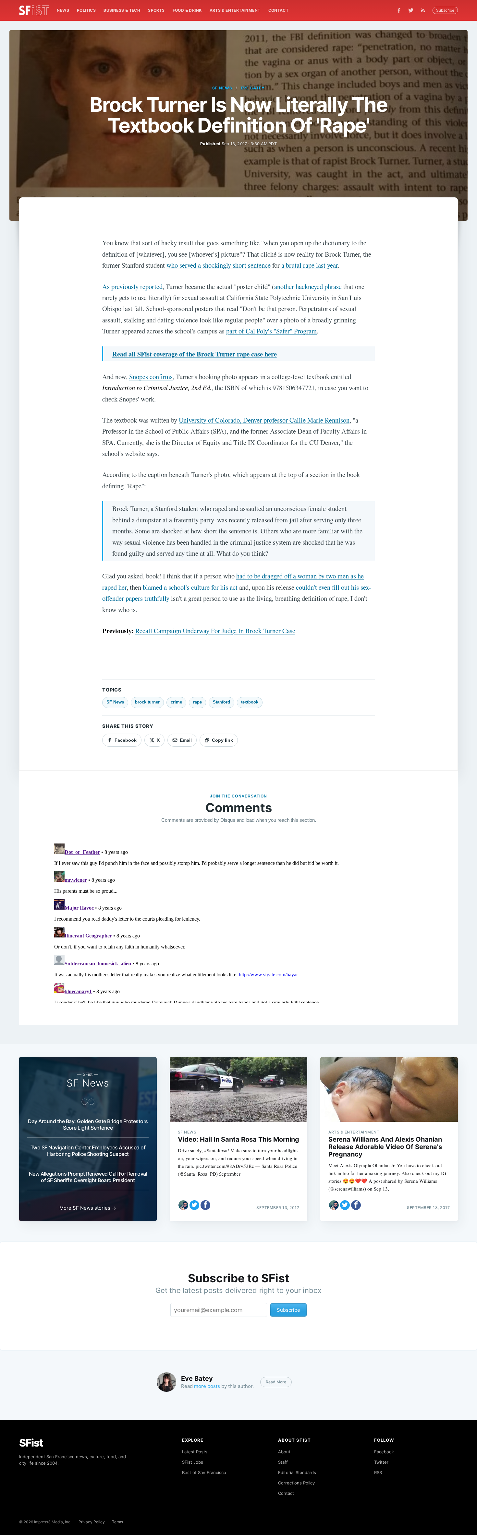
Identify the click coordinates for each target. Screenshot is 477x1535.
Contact (278, 10)
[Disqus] (238, 922)
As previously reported (132, 286)
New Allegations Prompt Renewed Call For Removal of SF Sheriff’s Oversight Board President (88, 1176)
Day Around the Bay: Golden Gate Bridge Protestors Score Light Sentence (88, 1124)
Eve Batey (253, 88)
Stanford (221, 702)
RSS (378, 1472)
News (63, 10)
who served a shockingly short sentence (218, 265)
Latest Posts (194, 1451)
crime (176, 702)
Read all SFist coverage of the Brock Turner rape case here (194, 354)
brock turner (147, 702)
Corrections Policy (296, 1482)
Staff (283, 1462)
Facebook (384, 1451)
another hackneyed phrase (308, 286)
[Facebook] (399, 10)
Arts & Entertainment (235, 10)
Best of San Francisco (204, 1472)
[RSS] (425, 10)
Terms (117, 1521)
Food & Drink (187, 10)
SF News (222, 88)
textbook (249, 702)
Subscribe (445, 10)
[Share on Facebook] (205, 1205)
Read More (276, 1381)
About (284, 1451)
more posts (207, 1386)
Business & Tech (122, 10)
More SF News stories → (87, 1208)
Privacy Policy (92, 1521)
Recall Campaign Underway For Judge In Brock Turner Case (215, 630)
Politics (86, 10)
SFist (31, 1442)
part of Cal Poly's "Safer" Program (271, 330)
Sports (156, 10)
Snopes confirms (151, 376)
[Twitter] (411, 10)
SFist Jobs (192, 1462)
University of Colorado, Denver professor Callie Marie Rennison (264, 419)
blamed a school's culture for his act (190, 587)
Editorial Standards (297, 1472)
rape (197, 702)
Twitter (381, 1462)
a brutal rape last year (309, 265)
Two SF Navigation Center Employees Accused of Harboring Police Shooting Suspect (88, 1150)
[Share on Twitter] (194, 1205)
